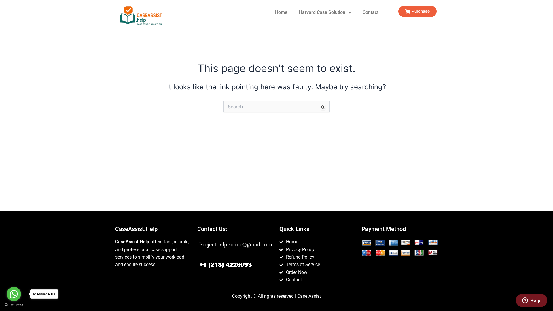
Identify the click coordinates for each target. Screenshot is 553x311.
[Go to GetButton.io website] (14, 305)
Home (281, 12)
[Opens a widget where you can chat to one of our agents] (531, 301)
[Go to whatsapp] (14, 294)
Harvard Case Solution (322, 12)
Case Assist (309, 296)
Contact (370, 12)
